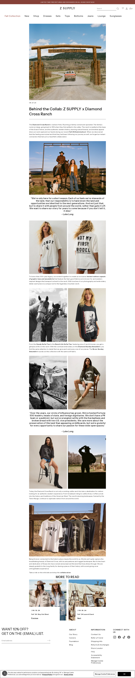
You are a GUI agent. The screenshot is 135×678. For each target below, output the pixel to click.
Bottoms (78, 16)
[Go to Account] (127, 8)
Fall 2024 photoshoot (77, 132)
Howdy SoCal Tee (43, 344)
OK (124, 674)
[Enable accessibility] (4, 673)
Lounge (102, 16)
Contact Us (96, 634)
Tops (67, 16)
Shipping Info (96, 641)
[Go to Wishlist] (123, 8)
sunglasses (116, 16)
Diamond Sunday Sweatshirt (89, 346)
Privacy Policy (47, 674)
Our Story (73, 634)
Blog (71, 645)
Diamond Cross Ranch (41, 125)
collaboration (65, 572)
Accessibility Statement (96, 656)
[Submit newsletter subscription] (43, 640)
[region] (67, 674)
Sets (58, 16)
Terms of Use (68, 674)
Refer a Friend (97, 638)
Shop (36, 16)
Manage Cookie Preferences (97, 662)
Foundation (74, 641)
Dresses (47, 16)
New (27, 16)
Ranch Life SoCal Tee (63, 344)
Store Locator (97, 648)
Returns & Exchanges (100, 645)
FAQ (93, 652)
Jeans (90, 16)
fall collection (12, 16)
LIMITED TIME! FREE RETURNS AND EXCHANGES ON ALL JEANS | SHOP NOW (67, 2)
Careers (72, 638)
